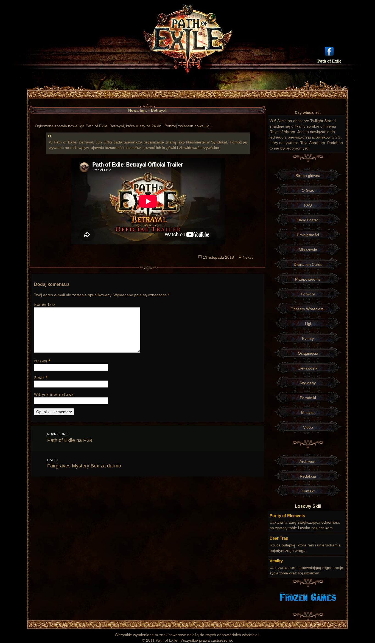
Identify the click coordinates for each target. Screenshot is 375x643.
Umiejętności (308, 235)
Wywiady (308, 383)
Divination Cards (308, 264)
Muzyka (308, 412)
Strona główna (307, 175)
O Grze (308, 190)
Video (308, 427)
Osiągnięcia (308, 353)
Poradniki (308, 398)
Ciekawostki (308, 368)
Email (41, 377)
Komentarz (44, 304)
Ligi (308, 324)
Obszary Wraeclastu (308, 309)
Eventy (308, 338)
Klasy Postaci (308, 220)
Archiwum (308, 461)
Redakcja (308, 476)
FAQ (308, 205)
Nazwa (42, 360)
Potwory (308, 294)
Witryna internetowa (54, 394)
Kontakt (308, 491)
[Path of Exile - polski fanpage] (329, 51)
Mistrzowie (308, 249)
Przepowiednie (308, 279)
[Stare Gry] (308, 596)
